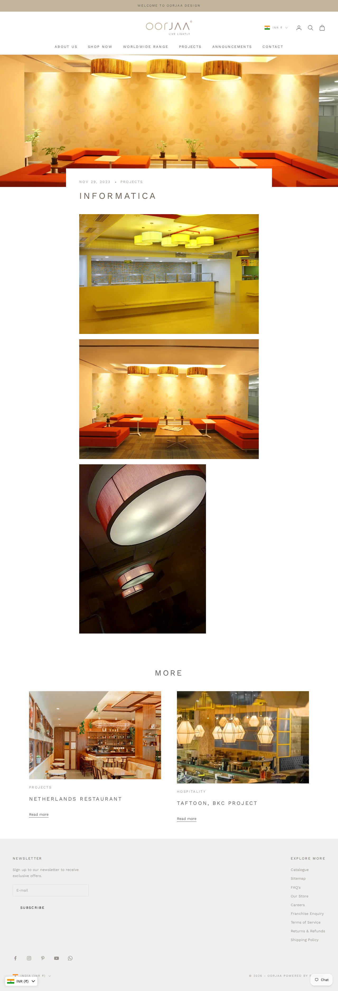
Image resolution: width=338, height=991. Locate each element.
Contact (272, 47)
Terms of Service (306, 922)
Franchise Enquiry (307, 913)
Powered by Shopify (304, 976)
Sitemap (298, 878)
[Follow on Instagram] (29, 958)
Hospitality (191, 791)
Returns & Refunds (308, 931)
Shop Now (100, 47)
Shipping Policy (304, 940)
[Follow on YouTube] (56, 958)
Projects (190, 47)
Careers (298, 905)
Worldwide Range (145, 47)
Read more (39, 814)
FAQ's (296, 887)
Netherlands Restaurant (75, 799)
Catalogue (300, 870)
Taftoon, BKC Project (217, 803)
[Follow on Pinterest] (42, 958)
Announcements (232, 47)
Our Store (299, 896)
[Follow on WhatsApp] (70, 958)
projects (131, 182)
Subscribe (32, 908)
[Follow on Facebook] (15, 958)
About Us (66, 47)
